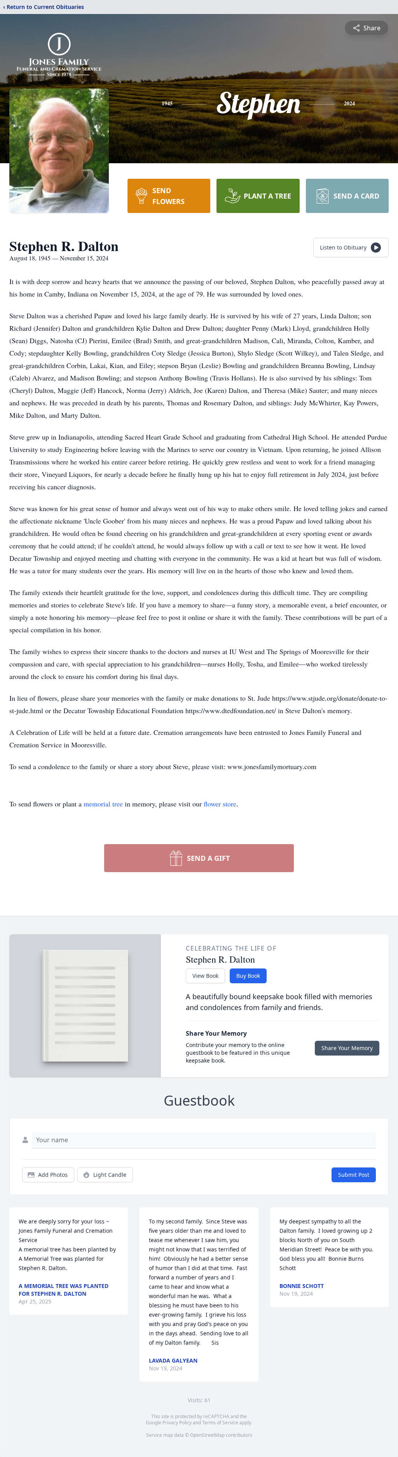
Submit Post (353, 1174)
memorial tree (103, 803)
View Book (205, 975)
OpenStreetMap (207, 1435)
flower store (220, 803)
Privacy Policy (177, 1422)
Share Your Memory (347, 1048)
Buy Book (248, 975)
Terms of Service (220, 1422)
